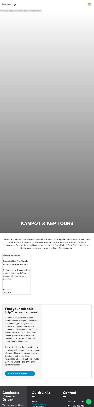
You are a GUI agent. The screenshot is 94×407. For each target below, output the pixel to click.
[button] (20, 373)
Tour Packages (39, 404)
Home (34, 402)
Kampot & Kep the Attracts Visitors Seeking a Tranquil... (16, 263)
